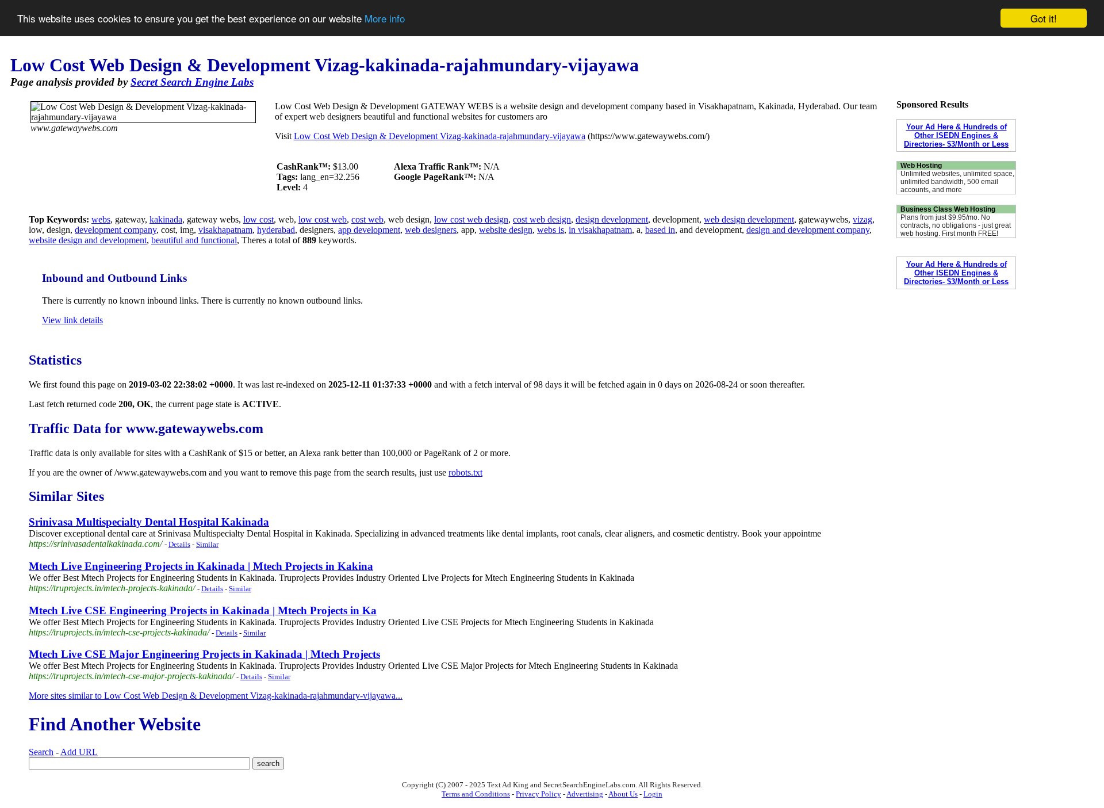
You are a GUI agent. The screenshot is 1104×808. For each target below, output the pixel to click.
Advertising (584, 794)
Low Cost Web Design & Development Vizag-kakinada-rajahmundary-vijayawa (439, 136)
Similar (207, 544)
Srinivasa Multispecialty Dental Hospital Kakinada (149, 522)
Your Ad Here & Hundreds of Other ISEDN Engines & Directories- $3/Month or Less (956, 135)
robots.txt (465, 472)
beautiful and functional (194, 240)
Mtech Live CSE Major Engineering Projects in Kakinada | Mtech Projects (204, 654)
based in (660, 230)
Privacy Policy (538, 794)
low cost (258, 219)
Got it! (1043, 18)
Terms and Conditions (476, 794)
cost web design (542, 219)
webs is (550, 230)
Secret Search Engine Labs (192, 82)
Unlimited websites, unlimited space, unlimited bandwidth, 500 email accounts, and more (957, 182)
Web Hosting (921, 166)
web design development (749, 219)
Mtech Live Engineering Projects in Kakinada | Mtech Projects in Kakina (201, 566)
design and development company (807, 230)
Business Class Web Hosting (947, 209)
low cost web (322, 219)
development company (115, 230)
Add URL (79, 752)
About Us (623, 794)
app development (369, 230)
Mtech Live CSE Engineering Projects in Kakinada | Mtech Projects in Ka (203, 610)
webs (100, 219)
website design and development (88, 240)
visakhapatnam (225, 230)
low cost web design (471, 219)
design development (612, 219)
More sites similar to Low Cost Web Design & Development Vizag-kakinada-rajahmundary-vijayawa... (215, 695)
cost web (367, 219)
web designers (431, 230)
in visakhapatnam (600, 230)
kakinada (166, 219)
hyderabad (276, 230)
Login (652, 794)
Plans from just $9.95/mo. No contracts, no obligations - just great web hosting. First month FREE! (955, 225)
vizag (862, 219)
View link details (72, 320)
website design (505, 230)
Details (179, 544)
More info (385, 19)
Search (41, 752)
